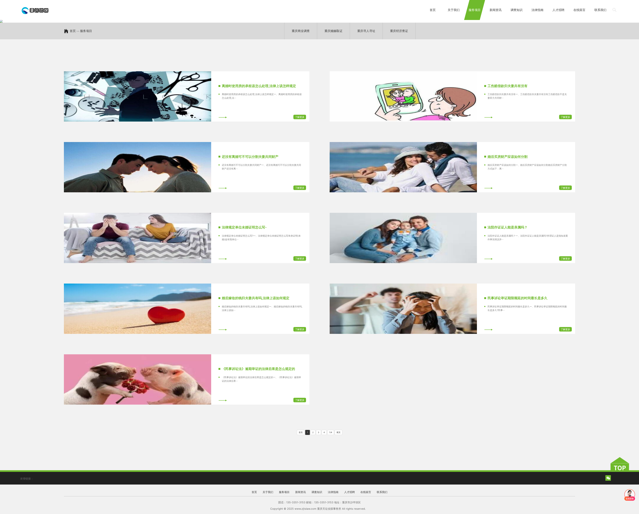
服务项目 (475, 10)
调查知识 (517, 10)
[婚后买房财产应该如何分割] (403, 167)
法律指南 (537, 10)
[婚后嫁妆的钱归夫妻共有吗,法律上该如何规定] (137, 309)
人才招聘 (558, 10)
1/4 (330, 432)
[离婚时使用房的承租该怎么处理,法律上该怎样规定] (137, 96)
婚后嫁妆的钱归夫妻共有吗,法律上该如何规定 (255, 298)
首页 (433, 10)
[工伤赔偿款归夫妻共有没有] (403, 96)
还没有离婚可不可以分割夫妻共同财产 (250, 157)
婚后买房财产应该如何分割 (508, 157)
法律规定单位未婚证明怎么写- (244, 227)
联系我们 (600, 10)
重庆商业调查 (301, 31)
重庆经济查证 (399, 31)
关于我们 (454, 10)
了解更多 (299, 117)
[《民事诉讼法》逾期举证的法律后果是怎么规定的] (137, 379)
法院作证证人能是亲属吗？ (508, 227)
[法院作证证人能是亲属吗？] (403, 238)
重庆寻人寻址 (366, 31)
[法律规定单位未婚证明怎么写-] (137, 238)
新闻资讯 (496, 10)
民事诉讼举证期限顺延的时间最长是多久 (517, 298)
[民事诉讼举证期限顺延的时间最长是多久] (403, 309)
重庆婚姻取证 (333, 31)
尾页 (338, 432)
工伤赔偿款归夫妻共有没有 (508, 86)
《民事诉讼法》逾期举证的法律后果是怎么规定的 (258, 369)
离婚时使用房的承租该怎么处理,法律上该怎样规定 (259, 86)
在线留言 (579, 10)
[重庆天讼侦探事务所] (35, 10)
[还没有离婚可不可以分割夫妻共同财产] (137, 167)
